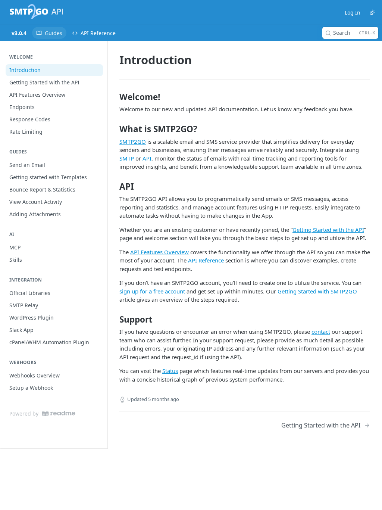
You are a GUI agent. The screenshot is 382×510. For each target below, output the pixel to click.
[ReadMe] (58, 413)
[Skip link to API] (114, 186)
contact (320, 331)
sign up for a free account (152, 291)
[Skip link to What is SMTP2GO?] (114, 129)
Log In (352, 12)
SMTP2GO (132, 141)
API (147, 158)
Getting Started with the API (328, 229)
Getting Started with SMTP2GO (317, 291)
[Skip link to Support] (114, 319)
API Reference (206, 260)
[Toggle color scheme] (372, 12)
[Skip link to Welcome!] (114, 97)
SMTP (126, 158)
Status (170, 370)
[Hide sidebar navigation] (105, 244)
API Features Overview (159, 252)
